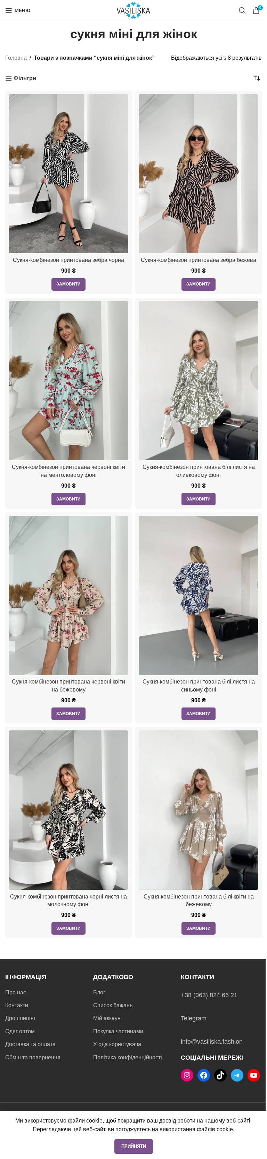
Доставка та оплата (30, 1044)
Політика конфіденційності (127, 1057)
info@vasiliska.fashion (212, 1041)
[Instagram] (187, 1075)
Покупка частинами (118, 1031)
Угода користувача (117, 1044)
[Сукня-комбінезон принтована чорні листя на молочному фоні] (68, 810)
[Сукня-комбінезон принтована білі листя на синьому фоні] (198, 595)
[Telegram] (237, 1075)
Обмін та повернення (32, 1057)
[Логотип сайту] (133, 10)
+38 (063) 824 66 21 (209, 995)
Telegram (194, 1018)
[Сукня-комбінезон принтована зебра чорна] (68, 174)
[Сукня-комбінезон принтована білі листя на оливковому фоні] (198, 381)
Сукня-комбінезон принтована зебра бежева (198, 260)
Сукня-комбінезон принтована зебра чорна (68, 260)
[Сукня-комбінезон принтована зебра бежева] (198, 174)
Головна (16, 58)
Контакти (16, 1005)
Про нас (15, 992)
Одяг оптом (20, 1031)
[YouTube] (254, 1075)
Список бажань (112, 1005)
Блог (99, 992)
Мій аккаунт (108, 1018)
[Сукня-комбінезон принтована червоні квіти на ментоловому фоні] (68, 381)
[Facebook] (203, 1075)
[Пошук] (242, 10)
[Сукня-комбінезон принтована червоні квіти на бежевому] (68, 595)
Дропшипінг (20, 1018)
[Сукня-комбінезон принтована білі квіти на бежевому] (198, 810)
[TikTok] (220, 1075)
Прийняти (133, 1146)
